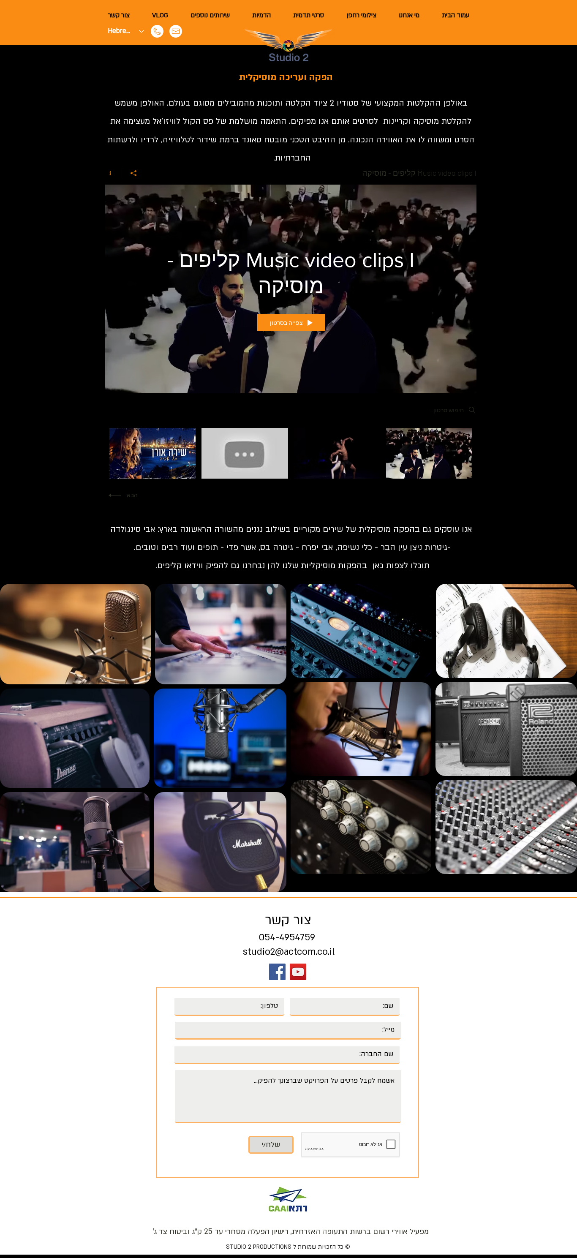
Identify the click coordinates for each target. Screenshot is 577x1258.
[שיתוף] (133, 173)
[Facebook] (277, 972)
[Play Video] (429, 453)
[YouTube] (298, 972)
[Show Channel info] (113, 173)
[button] (210, 15)
